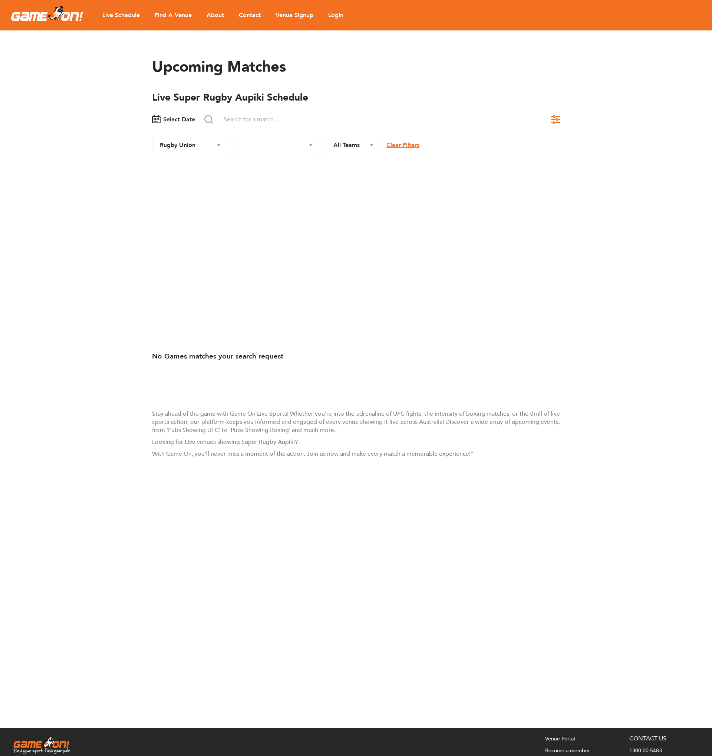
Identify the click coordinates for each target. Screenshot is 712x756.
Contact (250, 15)
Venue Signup (294, 15)
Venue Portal (560, 738)
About (215, 15)
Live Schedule (121, 15)
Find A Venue (173, 15)
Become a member (567, 750)
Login (335, 15)
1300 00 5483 (645, 750)
